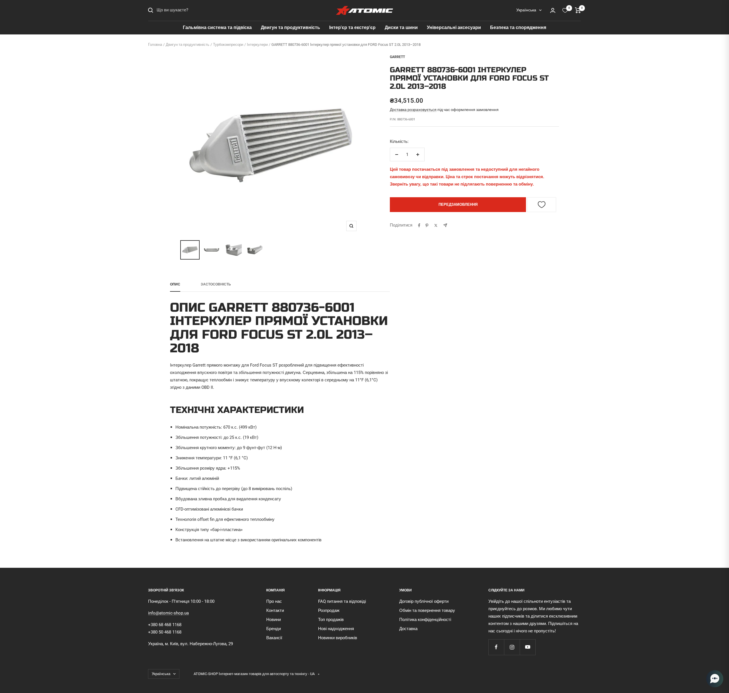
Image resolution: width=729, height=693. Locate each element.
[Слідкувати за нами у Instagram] (512, 647)
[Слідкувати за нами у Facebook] (496, 647)
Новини (273, 619)
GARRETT (397, 57)
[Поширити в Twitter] (435, 225)
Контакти (275, 610)
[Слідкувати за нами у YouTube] (527, 647)
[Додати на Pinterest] (426, 225)
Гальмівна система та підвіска (217, 27)
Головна (155, 44)
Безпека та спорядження (518, 27)
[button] (714, 678)
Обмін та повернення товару (427, 610)
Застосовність (216, 284)
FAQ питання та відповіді (342, 601)
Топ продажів (331, 619)
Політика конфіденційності (425, 619)
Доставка (408, 628)
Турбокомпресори (228, 44)
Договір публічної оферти (424, 601)
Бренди (273, 628)
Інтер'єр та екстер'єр (352, 27)
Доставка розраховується (413, 109)
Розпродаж (328, 610)
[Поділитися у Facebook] (419, 225)
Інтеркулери (257, 44)
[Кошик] (578, 10)
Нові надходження (336, 628)
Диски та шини (401, 27)
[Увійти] (552, 10)
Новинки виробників (337, 637)
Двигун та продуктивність (290, 27)
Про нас (274, 601)
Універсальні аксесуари (454, 27)
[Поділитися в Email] (445, 225)
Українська (526, 10)
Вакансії (274, 637)
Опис (175, 284)
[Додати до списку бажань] (541, 204)
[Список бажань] (565, 10)
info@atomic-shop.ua (168, 613)
